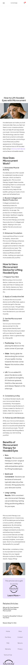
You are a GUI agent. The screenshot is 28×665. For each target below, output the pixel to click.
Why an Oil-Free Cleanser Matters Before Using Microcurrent (11, 609)
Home (8, 631)
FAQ (8, 643)
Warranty (8, 649)
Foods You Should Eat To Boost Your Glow (12, 616)
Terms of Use (8, 655)
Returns (20, 643)
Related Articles (10, 603)
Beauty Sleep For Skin (9, 623)
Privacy (20, 649)
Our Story (8, 637)
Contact (20, 637)
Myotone (14, 3)
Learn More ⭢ (14, 595)
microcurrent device (18, 149)
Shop (20, 631)
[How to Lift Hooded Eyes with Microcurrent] (14, 104)
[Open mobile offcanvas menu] (4, 3)
